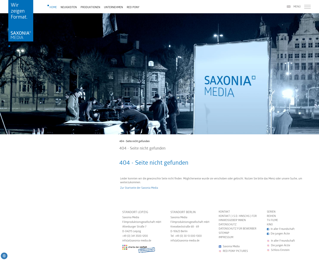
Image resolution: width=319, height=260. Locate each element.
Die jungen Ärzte (280, 233)
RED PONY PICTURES (235, 251)
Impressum (226, 237)
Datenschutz (227, 224)
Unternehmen (113, 7)
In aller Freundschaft (283, 229)
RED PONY (133, 7)
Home (53, 7)
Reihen (271, 216)
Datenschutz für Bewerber (237, 229)
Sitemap (224, 233)
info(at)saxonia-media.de (136, 240)
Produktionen (90, 7)
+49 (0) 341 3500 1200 (135, 236)
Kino (270, 224)
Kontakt (224, 212)
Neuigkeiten (69, 7)
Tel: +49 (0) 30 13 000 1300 (186, 236)
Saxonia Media (231, 246)
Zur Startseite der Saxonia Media (139, 188)
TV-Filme (272, 220)
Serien (271, 212)
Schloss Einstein (280, 250)
